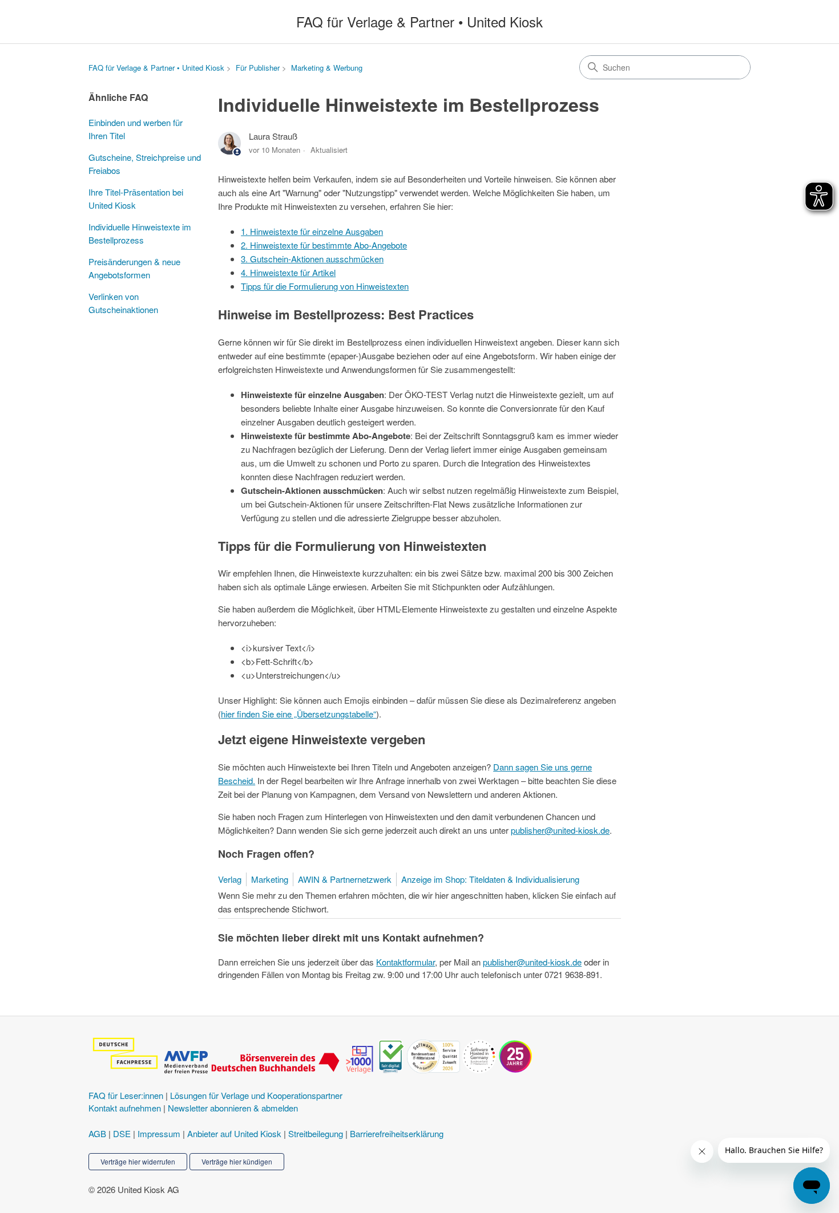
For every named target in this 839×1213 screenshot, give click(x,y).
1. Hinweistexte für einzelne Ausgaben (312, 231)
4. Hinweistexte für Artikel (288, 272)
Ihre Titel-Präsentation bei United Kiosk (135, 198)
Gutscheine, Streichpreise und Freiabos (144, 163)
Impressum (159, 1133)
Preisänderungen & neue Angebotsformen (134, 268)
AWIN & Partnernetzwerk (345, 879)
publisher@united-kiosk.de (560, 830)
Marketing (269, 879)
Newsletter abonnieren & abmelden (233, 1108)
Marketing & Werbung (326, 67)
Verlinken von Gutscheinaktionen (123, 302)
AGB (97, 1133)
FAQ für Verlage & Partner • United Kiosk (156, 67)
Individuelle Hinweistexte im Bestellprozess (139, 233)
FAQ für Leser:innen (125, 1095)
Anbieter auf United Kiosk (234, 1133)
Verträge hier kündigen (236, 1161)
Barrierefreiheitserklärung (396, 1133)
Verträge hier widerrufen (137, 1161)
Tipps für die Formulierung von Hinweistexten (325, 286)
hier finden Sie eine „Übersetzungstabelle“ (298, 714)
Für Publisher (258, 67)
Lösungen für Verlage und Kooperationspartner (256, 1095)
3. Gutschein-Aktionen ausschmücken (312, 259)
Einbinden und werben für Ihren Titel (135, 128)
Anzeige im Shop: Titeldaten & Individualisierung (490, 879)
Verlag (229, 879)
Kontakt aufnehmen (124, 1108)
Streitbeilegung (315, 1133)
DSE (122, 1133)
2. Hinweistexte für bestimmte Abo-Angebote (324, 245)
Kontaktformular (405, 962)
